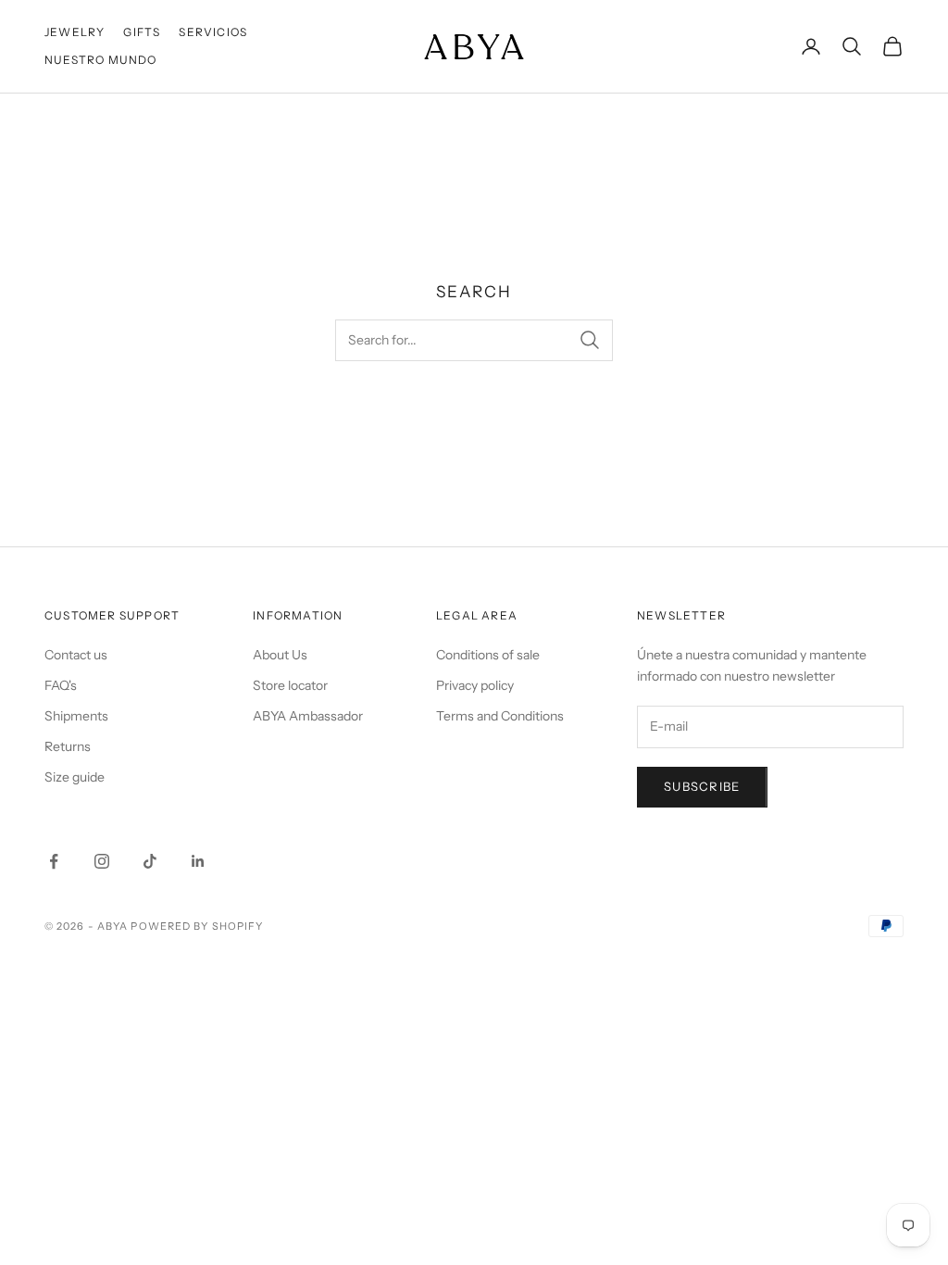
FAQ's (60, 685)
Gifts (141, 32)
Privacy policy (475, 685)
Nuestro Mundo (100, 60)
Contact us (75, 654)
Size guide (74, 777)
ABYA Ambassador (308, 716)
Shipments (76, 716)
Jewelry (74, 32)
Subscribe (702, 786)
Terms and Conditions (500, 716)
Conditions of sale (488, 654)
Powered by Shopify (197, 926)
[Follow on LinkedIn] (198, 861)
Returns (67, 746)
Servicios (213, 32)
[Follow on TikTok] (150, 861)
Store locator (290, 685)
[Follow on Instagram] (102, 861)
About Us (280, 654)
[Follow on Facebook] (53, 861)
